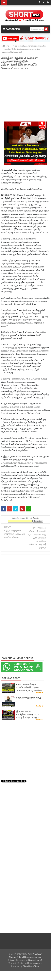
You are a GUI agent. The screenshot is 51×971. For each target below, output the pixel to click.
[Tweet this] (15, 508)
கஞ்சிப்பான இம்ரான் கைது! (29, 698)
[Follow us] (43, 2)
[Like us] (39, 2)
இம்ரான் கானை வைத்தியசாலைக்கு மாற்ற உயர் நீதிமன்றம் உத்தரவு (27, 714)
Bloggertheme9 (35, 960)
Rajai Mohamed (34, 963)
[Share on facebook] (3, 508)
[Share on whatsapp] (28, 508)
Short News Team (31, 966)
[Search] (46, 29)
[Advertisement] (25, 96)
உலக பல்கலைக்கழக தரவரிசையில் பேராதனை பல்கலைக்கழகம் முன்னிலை (29, 687)
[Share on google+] (9, 508)
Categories (12, 29)
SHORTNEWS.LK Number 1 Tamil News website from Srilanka (25, 957)
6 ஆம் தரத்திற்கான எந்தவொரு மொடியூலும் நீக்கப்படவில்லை (14, 534)
